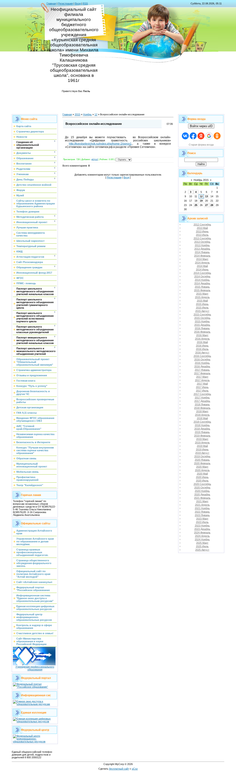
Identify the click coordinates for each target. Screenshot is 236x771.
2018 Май (202, 418)
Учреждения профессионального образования (34, 668)
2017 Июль (202, 390)
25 (196, 205)
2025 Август (202, 549)
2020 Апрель (202, 470)
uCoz (135, 768)
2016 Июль (202, 349)
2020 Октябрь (202, 487)
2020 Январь (202, 459)
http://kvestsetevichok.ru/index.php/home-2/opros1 (100, 143)
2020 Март (202, 466)
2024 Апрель (202, 536)
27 (206, 205)
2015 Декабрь (202, 324)
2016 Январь (202, 328)
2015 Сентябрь (202, 314)
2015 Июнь (202, 304)
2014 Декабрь (202, 283)
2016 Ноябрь (202, 363)
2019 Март (202, 439)
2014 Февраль (202, 255)
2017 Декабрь (202, 401)
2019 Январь (202, 432)
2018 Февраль (202, 407)
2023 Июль (202, 522)
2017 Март (202, 376)
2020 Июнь (202, 477)
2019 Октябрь (202, 456)
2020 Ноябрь (202, 491)
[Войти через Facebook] (193, 135)
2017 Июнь (202, 387)
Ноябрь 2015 (201, 180)
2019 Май (202, 446)
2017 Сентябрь (202, 394)
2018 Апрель (202, 414)
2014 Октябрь (202, 276)
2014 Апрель (202, 262)
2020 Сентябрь (202, 484)
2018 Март (202, 411)
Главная (51, 3)
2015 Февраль (202, 290)
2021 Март (202, 501)
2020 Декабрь (202, 494)
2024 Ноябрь (202, 539)
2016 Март (202, 335)
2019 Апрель (202, 442)
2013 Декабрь (202, 248)
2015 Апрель (202, 297)
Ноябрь (87, 114)
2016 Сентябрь (202, 356)
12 (95, 114)
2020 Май (202, 473)
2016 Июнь (202, 345)
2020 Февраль (202, 463)
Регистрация (65, 3)
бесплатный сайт (119, 768)
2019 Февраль (202, 435)
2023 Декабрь (202, 529)
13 (206, 196)
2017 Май (202, 383)
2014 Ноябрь (202, 279)
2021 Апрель (202, 504)
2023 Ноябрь (202, 525)
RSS (85, 3)
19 (201, 200)
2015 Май (202, 300)
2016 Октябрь (202, 359)
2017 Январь (202, 369)
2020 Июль (202, 480)
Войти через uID (201, 126)
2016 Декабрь (202, 366)
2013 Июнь (202, 231)
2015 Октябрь (202, 318)
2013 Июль (202, 234)
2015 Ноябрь (202, 321)
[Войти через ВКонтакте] (185, 135)
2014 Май (202, 266)
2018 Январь (202, 404)
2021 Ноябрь (202, 508)
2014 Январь (202, 252)
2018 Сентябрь (202, 421)
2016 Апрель (202, 338)
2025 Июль (202, 546)
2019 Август (202, 452)
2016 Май (202, 342)
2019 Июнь (202, 449)
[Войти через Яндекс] (201, 135)
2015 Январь (202, 286)
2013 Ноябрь (202, 245)
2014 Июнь (202, 269)
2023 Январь (202, 515)
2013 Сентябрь (202, 238)
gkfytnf (94, 159)
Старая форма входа (201, 144)
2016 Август (202, 352)
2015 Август (202, 311)
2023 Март (202, 518)
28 (211, 205)
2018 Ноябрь (202, 425)
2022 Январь (202, 511)
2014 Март (202, 259)
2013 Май (202, 228)
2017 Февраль (202, 373)
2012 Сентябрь (202, 224)
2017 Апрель (202, 380)
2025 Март (202, 542)
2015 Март (202, 293)
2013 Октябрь (202, 241)
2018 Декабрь (202, 428)
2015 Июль (202, 307)
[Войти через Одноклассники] (217, 135)
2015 (77, 114)
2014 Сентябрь (202, 273)
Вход (78, 3)
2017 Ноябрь (202, 397)
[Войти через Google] (209, 136)
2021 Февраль (202, 497)
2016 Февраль (202, 331)
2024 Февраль (202, 532)
